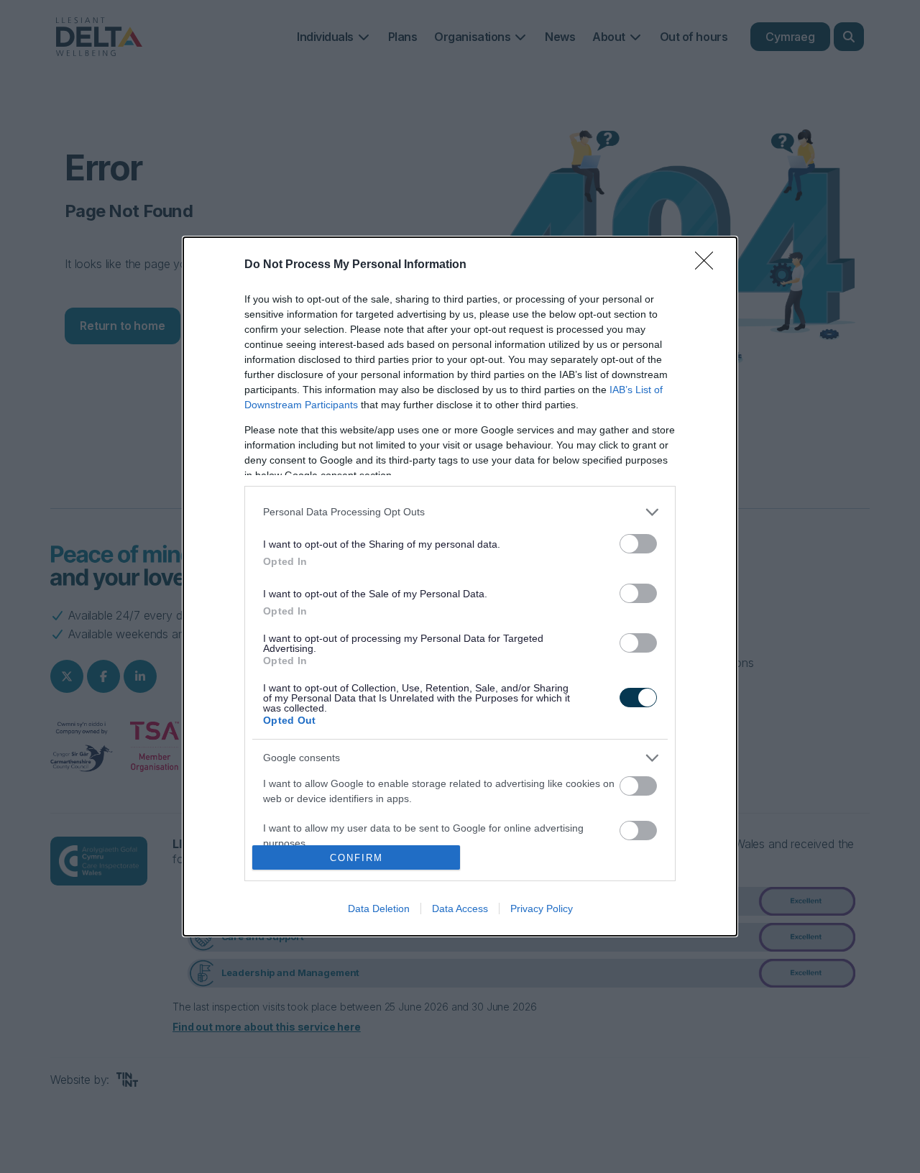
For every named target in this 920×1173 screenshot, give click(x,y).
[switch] (638, 543)
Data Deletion (379, 908)
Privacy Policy (541, 908)
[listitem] (460, 512)
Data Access (460, 908)
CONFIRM (356, 857)
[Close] (708, 265)
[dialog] (460, 587)
